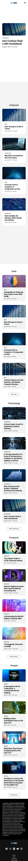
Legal (14, 856)
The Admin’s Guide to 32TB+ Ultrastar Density (13, 559)
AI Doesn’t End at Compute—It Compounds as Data (12, 187)
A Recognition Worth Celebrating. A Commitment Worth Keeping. (12, 689)
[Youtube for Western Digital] (18, 849)
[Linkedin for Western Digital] (14, 849)
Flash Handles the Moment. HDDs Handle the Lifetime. (13, 218)
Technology (5, 38)
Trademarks (14, 858)
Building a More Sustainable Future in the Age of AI (13, 721)
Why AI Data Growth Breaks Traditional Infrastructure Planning (13, 488)
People (6, 684)
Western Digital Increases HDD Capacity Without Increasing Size (14, 588)
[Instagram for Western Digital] (21, 849)
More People (14, 795)
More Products (14, 656)
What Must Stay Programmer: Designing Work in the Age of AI (13, 750)
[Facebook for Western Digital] (7, 849)
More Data (14, 394)
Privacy (14, 855)
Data (6, 124)
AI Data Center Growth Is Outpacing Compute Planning (13, 426)
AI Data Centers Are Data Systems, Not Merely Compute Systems (13, 382)
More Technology (14, 528)
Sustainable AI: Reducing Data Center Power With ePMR (13, 294)
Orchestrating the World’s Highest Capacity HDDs (14, 617)
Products (6, 556)
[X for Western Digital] (10, 849)
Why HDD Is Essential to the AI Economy (14, 157)
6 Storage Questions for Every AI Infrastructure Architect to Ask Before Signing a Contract (13, 457)
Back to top (21, 859)
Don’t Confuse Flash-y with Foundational (12, 42)
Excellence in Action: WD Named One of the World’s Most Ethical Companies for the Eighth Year (14, 782)
